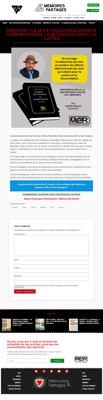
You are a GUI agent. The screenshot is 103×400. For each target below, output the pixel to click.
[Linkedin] (66, 371)
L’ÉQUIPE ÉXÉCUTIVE (15, 389)
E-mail (17, 267)
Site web (17, 275)
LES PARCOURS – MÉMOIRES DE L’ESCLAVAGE (46, 23)
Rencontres (17, 379)
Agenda (5, 23)
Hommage (18, 382)
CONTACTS (92, 23)
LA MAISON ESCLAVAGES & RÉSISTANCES (74, 23)
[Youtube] (59, 371)
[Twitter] (51, 371)
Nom (16, 259)
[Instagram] (43, 371)
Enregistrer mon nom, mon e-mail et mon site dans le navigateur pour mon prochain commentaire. (46, 286)
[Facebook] (36, 371)
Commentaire (20, 234)
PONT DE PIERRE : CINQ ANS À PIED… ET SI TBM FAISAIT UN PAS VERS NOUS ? (56, 321)
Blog (14, 42)
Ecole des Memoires (14, 386)
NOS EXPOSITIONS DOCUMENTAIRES (19, 23)
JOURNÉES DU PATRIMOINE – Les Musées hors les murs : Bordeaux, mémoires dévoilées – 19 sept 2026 (23, 322)
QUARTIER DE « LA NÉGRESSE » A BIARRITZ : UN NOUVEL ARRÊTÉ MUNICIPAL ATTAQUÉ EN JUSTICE (89, 321)
